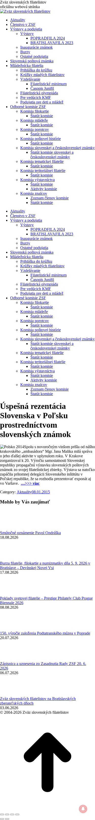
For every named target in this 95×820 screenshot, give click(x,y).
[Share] (7, 814)
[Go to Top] (47, 808)
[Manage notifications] (83, 809)
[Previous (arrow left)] (2, 819)
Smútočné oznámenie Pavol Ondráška (30, 533)
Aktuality (24, 492)
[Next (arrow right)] (7, 819)
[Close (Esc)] (2, 814)
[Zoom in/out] (17, 814)
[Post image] (14, 528)
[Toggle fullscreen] (12, 814)
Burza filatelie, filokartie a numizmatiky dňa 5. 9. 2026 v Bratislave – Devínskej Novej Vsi (45, 565)
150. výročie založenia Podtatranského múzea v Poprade (45, 633)
